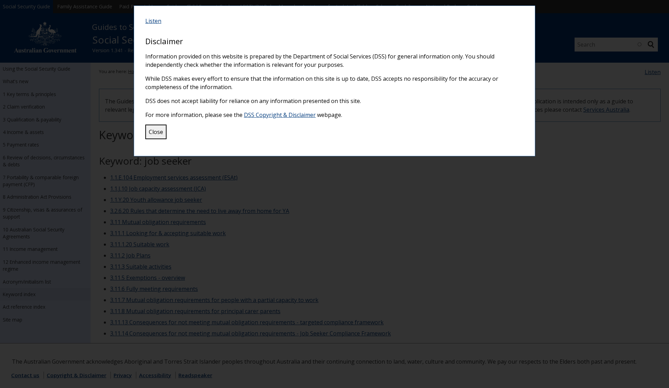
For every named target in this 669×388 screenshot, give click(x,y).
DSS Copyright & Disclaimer (280, 115)
